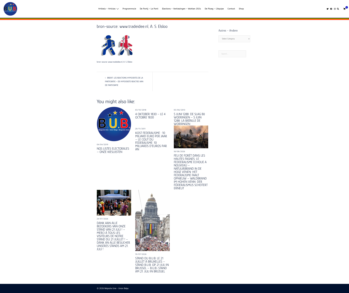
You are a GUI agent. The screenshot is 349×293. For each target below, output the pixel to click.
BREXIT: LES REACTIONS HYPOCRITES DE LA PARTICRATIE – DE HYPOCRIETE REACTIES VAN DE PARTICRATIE (124, 81)
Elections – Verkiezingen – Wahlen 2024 (181, 8)
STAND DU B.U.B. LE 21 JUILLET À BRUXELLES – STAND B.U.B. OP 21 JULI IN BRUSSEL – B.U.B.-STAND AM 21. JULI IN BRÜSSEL (152, 264)
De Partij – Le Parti (149, 8)
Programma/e (129, 8)
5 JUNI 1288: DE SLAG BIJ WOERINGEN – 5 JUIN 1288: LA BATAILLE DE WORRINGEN (189, 119)
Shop (241, 8)
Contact (231, 8)
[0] (344, 8)
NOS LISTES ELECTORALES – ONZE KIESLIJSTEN (113, 150)
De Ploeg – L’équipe (214, 8)
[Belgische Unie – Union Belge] (10, 8)
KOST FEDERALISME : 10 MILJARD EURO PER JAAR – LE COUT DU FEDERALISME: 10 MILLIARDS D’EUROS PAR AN (151, 141)
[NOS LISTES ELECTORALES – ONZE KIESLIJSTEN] (114, 124)
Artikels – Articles (106, 8)
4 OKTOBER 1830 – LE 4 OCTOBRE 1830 (150, 115)
